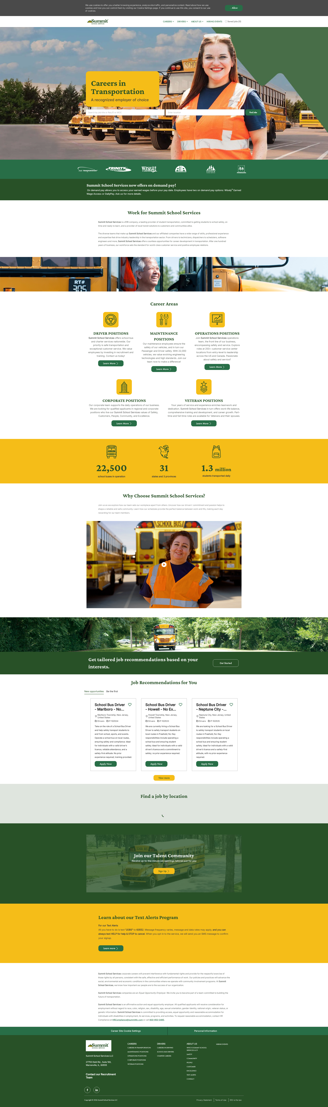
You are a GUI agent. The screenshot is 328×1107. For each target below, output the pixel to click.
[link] (186, 169)
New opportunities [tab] (94, 691)
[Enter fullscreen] (239, 828)
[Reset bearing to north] (239, 823)
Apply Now (106, 763)
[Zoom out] (239, 819)
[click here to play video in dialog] (164, 565)
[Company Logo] (98, 21)
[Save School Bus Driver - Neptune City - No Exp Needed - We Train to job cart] (231, 705)
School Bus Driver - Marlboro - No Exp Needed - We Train (110, 707)
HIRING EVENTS (214, 21)
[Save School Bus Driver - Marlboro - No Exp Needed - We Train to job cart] (130, 705)
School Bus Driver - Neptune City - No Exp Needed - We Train (211, 707)
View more (164, 777)
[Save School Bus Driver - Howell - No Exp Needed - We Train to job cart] (180, 705)
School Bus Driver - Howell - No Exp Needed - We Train (161, 707)
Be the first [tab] (112, 691)
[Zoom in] (239, 815)
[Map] (164, 844)
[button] (253, 112)
